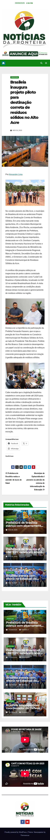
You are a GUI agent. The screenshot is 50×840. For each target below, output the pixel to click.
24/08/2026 (13, 630)
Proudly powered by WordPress (16, 832)
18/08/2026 (13, 712)
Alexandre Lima (15, 174)
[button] (41, 63)
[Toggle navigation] (46, 63)
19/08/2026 (13, 685)
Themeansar (25, 835)
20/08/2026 (13, 657)
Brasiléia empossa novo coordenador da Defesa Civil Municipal (23, 708)
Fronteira (14, 77)
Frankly (25, 630)
